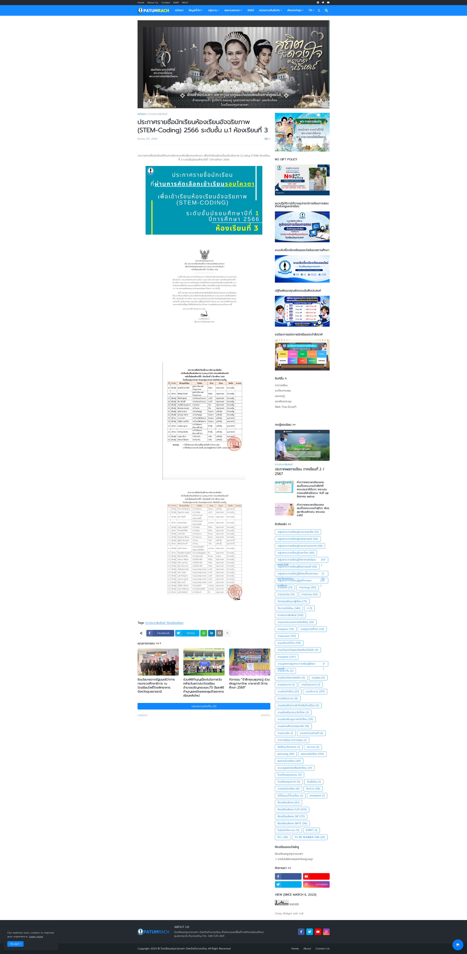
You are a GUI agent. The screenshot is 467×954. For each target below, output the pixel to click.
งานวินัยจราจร (287, 698)
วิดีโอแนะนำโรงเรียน (290, 796)
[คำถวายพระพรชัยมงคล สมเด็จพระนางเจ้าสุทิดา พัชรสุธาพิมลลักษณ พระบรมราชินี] (284, 509)
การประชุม (307, 587)
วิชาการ (313, 789)
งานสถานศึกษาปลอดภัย (293, 726)
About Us (152, 2)
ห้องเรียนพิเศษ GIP (291, 816)
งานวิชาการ (315, 691)
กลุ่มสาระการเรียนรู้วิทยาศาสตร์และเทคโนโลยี (301, 560)
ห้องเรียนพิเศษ (175, 623)
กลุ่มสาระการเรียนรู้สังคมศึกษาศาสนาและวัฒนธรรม (300, 574)
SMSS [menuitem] (251, 10)
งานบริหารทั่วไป (289, 643)
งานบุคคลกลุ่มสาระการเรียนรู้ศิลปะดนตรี (301, 664)
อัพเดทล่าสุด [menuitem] (294, 10)
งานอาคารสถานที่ (311, 733)
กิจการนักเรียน (288, 608)
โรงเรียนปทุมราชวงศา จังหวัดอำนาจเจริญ (184, 949)
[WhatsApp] (203, 633)
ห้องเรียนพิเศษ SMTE (292, 823)
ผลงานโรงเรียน (289, 761)
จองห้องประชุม (283, 401)
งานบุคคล (286, 657)
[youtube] (328, 2)
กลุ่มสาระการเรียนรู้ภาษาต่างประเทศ (300, 546)
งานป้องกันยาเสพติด (291, 678)
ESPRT (311, 830)
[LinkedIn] (211, 633)
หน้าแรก (142, 114)
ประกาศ (313, 747)
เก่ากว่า (265, 715)
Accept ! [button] (15, 944)
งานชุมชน (285, 629)
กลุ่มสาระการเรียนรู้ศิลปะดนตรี (297, 567)
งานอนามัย (285, 733)
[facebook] (318, 2)
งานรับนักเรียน (288, 691)
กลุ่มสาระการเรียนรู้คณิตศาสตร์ (297, 539)
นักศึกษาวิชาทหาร (288, 747)
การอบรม (309, 594)
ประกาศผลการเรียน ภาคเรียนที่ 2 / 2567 (299, 471)
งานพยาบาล (286, 685)
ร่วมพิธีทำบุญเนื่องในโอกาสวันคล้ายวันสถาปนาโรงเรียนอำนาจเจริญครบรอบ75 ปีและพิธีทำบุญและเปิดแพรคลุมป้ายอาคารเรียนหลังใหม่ (203, 687)
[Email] (219, 633)
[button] (319, 10)
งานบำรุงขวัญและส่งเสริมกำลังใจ (297, 650)
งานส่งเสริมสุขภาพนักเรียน (295, 719)
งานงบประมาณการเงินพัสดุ (295, 622)
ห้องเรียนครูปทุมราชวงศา (289, 854)
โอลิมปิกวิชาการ (288, 830)
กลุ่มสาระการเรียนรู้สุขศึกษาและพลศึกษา (301, 581)
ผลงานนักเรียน (312, 754)
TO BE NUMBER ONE (309, 837)
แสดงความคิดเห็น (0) (204, 706)
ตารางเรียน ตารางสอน (292, 740)
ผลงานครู (285, 754)
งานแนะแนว (286, 636)
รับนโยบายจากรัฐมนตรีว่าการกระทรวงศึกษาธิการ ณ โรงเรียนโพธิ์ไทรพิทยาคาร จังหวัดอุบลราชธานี (156, 685)
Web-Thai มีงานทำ (285, 407)
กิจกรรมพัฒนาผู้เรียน (292, 601)
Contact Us (323, 949)
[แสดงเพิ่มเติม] (227, 633)
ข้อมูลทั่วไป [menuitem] (195, 10)
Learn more (36, 936)
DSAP (176, 2)
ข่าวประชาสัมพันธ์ (157, 114)
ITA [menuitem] (310, 10)
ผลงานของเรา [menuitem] (232, 10)
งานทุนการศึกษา (312, 629)
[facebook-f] (288, 876)
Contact (165, 2)
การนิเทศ (284, 587)
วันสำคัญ (314, 782)
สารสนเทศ (317, 796)
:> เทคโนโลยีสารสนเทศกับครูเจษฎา (294, 859)
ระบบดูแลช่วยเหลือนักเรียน (294, 768)
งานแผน (318, 678)
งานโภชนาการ (310, 685)
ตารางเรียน (281, 385)
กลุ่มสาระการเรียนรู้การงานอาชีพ (298, 532)
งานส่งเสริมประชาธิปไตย (293, 712)
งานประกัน (285, 671)
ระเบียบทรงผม (283, 391)
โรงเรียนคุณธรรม (289, 775)
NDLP (185, 2)
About (307, 949)
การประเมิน (286, 594)
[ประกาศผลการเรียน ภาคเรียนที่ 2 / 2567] (302, 445)
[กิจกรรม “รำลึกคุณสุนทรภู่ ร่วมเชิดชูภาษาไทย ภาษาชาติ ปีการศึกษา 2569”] (249, 662)
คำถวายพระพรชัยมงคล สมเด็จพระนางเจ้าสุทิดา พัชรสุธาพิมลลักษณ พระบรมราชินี (313, 510)
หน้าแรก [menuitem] (179, 10)
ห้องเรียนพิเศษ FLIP (292, 809)
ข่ (309, 608)
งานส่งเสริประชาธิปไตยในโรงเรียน (298, 705)
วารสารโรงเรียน (288, 789)
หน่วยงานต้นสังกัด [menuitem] (269, 10)
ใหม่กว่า (143, 715)
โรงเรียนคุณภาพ (288, 782)
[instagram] (326, 931)
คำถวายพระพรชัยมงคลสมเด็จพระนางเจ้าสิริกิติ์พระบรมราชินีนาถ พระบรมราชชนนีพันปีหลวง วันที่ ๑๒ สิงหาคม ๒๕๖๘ (313, 489)
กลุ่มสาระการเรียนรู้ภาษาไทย (295, 553)
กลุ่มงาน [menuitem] (212, 10)
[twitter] (323, 2)
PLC (282, 837)
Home (141, 2)
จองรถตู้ (280, 396)
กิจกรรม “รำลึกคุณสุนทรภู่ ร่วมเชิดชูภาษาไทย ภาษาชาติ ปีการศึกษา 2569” (249, 683)
